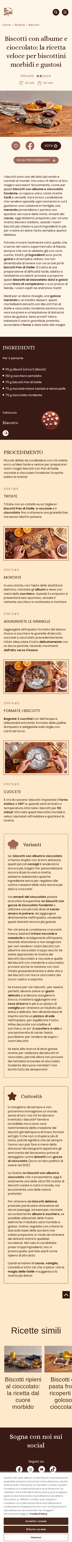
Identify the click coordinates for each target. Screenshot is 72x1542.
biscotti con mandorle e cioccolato (38, 963)
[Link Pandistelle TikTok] (53, 1469)
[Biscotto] (50, 421)
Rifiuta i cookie (36, 1529)
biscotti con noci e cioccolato (34, 975)
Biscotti (33, 25)
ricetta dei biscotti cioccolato (30, 956)
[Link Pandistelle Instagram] (30, 1469)
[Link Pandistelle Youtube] (41, 1469)
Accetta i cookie (35, 1521)
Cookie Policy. (39, 1514)
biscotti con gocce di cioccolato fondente (36, 903)
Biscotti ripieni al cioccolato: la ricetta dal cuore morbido (23, 1393)
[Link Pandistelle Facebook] (19, 1469)
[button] (36, 160)
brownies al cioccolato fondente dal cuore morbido (34, 1063)
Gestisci (36, 1537)
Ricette (19, 25)
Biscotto (10, 422)
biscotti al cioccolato (30, 280)
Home (6, 25)
